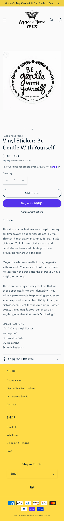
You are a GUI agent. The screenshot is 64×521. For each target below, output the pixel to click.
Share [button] (10, 220)
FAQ (9, 450)
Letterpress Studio (17, 396)
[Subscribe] (53, 474)
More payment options (32, 212)
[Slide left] (24, 129)
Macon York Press (27, 515)
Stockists (12, 427)
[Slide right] (40, 129)
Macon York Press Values (21, 388)
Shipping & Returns (18, 442)
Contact (11, 404)
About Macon (14, 380)
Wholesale (13, 435)
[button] (4, 20)
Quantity (7, 173)
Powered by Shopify (42, 515)
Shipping (6, 161)
